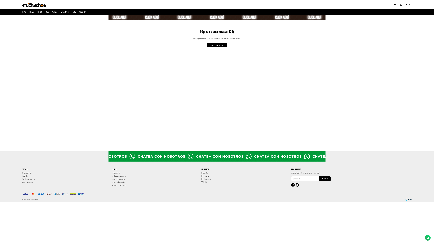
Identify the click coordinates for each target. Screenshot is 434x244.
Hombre (39, 12)
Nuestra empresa (27, 173)
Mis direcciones (206, 179)
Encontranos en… (27, 182)
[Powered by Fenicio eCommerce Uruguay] (409, 199)
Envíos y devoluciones (118, 179)
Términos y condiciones (119, 185)
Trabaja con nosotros (28, 179)
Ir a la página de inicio (217, 45)
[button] (395, 4)
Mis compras (205, 176)
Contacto (25, 176)
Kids (47, 12)
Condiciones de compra (119, 176)
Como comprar (116, 173)
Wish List (204, 182)
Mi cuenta (204, 173)
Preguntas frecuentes (118, 182)
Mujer (31, 12)
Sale (74, 12)
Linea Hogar (65, 12)
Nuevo (24, 12)
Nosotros (82, 12)
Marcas (55, 12)
